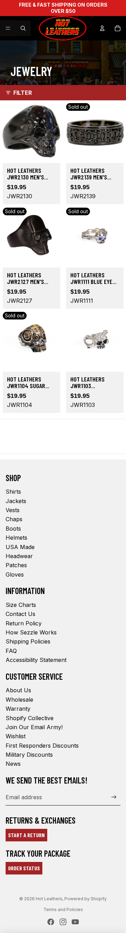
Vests (13, 510)
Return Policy (24, 623)
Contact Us (20, 613)
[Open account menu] (102, 28)
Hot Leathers (49, 898)
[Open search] (23, 28)
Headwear (19, 556)
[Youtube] (75, 922)
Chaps (14, 519)
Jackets (16, 501)
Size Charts (21, 604)
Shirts (13, 491)
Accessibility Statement (36, 659)
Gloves (15, 574)
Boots (13, 528)
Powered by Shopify (85, 898)
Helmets (16, 537)
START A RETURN (26, 835)
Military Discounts (29, 754)
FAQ (11, 650)
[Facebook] (51, 922)
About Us (18, 690)
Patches (16, 565)
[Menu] (8, 28)
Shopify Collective (30, 718)
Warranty (18, 708)
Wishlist (16, 736)
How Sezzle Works (31, 632)
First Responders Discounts (42, 745)
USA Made (20, 546)
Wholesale (19, 699)
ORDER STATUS (24, 868)
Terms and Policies (63, 909)
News (13, 763)
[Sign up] (113, 797)
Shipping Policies (28, 641)
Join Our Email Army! (34, 727)
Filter (22, 92)
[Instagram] (63, 922)
